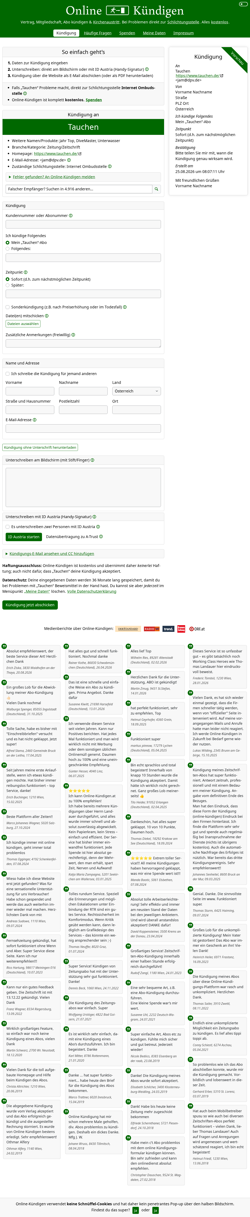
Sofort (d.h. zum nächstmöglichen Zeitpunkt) (50, 279)
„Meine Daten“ (37, 591)
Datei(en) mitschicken (25, 315)
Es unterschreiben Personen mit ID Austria (53, 526)
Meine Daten (154, 33)
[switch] (243, 4)
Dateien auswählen (23, 323)
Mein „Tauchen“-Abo (29, 242)
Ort (115, 401)
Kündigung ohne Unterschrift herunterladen (40, 447)
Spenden (127, 33)
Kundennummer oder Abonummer (37, 215)
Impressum (183, 33)
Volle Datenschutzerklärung (91, 591)
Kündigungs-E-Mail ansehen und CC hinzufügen (52, 553)
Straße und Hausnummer (28, 401)
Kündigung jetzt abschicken (30, 604)
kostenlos (219, 22)
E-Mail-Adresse (19, 419)
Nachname (68, 382)
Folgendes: (21, 248)
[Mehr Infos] (147, 69)
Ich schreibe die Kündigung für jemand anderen (54, 373)
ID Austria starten (23, 536)
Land (116, 382)
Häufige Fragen (98, 33)
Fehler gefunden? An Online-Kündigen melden (54, 176)
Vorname (14, 382)
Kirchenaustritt (106, 22)
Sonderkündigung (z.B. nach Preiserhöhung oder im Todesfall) (66, 307)
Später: (17, 285)
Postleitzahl (69, 401)
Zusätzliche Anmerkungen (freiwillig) (38, 334)
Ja (135, 1210)
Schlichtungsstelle (183, 22)
